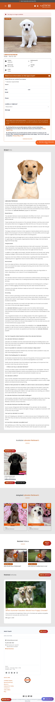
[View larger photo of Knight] (25, 454)
